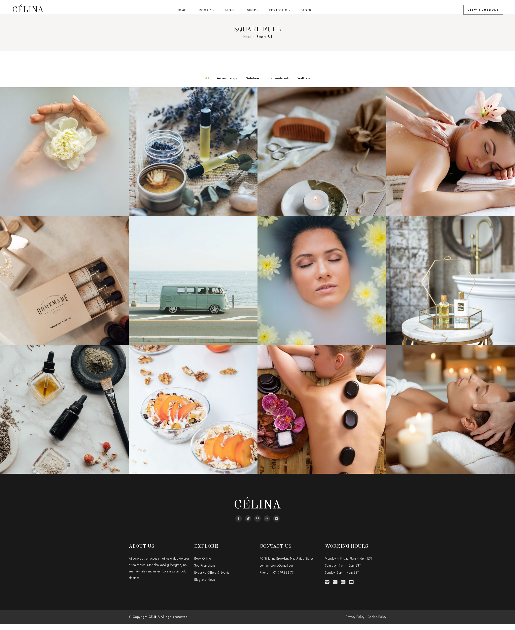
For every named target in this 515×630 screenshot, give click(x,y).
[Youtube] (276, 518)
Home (181, 10)
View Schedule (483, 10)
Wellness (303, 78)
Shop (251, 10)
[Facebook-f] (238, 518)
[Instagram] (267, 518)
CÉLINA (154, 617)
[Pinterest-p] (257, 518)
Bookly (205, 10)
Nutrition (252, 78)
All (207, 78)
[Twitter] (248, 518)
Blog (229, 10)
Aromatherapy (227, 78)
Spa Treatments (278, 78)
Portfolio (278, 10)
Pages (306, 10)
